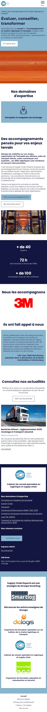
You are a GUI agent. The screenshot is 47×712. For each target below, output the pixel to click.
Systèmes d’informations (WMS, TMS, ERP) (19, 510)
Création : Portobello (23, 705)
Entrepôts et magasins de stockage (16, 500)
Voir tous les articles (23, 399)
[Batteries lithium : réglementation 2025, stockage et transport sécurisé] (23, 415)
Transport (5, 507)
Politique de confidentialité (23, 702)
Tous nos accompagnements (16, 197)
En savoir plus (9, 44)
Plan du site (23, 708)
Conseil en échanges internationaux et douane (21, 514)
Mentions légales (23, 699)
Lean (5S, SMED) (8, 517)
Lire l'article (6, 449)
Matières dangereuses (9, 435)
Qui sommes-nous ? (12, 204)
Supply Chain (7, 504)
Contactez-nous (13, 538)
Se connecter (7, 551)
